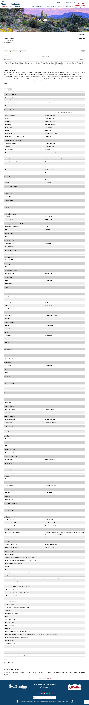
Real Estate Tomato (52, 701)
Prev (80, 34)
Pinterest (49, 693)
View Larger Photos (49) (8, 59)
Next (83, 34)
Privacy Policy (65, 701)
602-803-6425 (44, 689)
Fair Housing (59, 701)
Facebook (39, 693)
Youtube (44, 693)
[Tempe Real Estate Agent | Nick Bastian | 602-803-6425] (10, 4)
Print (6, 50)
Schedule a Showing (14, 50)
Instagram (42, 693)
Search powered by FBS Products (44, 678)
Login (35, 701)
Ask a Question (23, 50)
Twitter (47, 693)
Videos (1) (82, 51)
